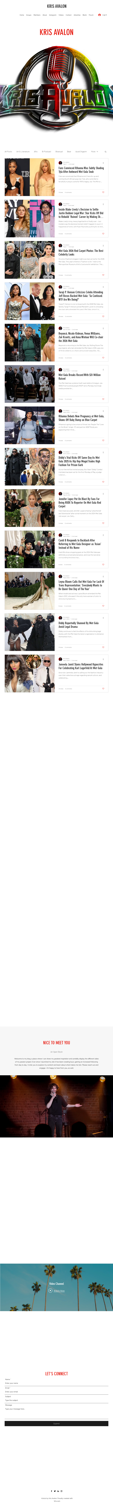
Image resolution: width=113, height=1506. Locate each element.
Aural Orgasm (81, 151)
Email (7, 1388)
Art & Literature (23, 151)
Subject (8, 1396)
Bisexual (59, 151)
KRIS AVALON (57, 6)
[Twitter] (55, 1491)
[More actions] (104, 163)
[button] (106, 152)
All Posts (8, 151)
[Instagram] (61, 1491)
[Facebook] (51, 1491)
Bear (69, 151)
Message (8, 1405)
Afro (36, 151)
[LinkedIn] (58, 1491)
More (93, 151)
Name (7, 1379)
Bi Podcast (46, 151)
